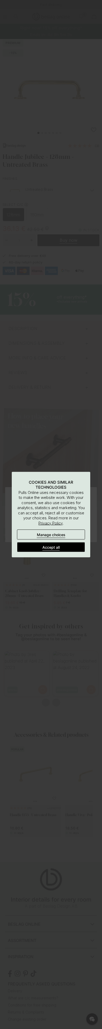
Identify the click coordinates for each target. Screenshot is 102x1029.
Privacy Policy (50, 523)
